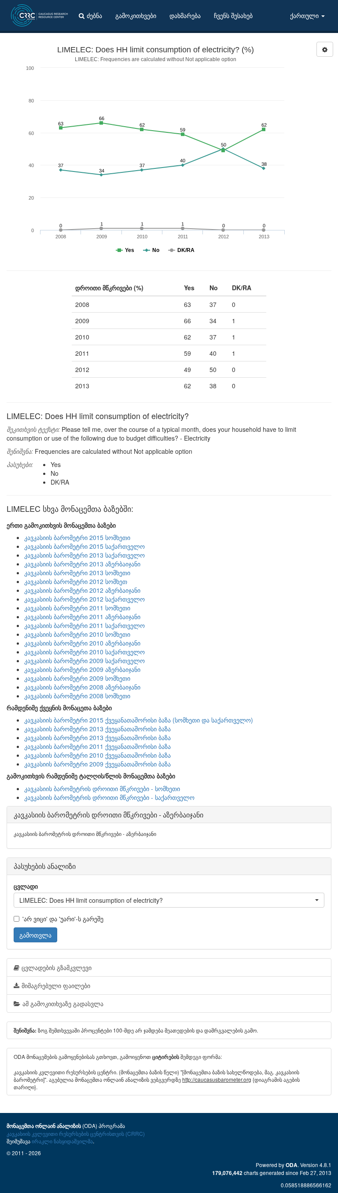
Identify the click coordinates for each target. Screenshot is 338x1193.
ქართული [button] (305, 15)
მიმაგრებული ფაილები (56, 985)
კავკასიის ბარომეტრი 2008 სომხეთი (77, 695)
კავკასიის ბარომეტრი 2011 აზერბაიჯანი (82, 616)
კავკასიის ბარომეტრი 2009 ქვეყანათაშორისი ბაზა (97, 763)
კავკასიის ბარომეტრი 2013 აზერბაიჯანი (82, 563)
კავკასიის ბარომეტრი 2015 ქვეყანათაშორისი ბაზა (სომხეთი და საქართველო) (138, 719)
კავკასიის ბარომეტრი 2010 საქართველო (84, 651)
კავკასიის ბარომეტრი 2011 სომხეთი (77, 607)
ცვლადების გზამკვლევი (57, 967)
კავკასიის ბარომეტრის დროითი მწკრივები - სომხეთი (102, 788)
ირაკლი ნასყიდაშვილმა (62, 1141)
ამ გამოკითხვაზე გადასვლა (62, 1003)
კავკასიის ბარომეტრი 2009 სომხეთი (77, 678)
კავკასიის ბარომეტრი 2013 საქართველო (84, 555)
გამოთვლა (35, 934)
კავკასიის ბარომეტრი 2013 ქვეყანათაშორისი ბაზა (97, 728)
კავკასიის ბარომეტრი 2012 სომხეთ (75, 581)
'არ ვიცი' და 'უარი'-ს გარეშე (62, 918)
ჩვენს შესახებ (233, 15)
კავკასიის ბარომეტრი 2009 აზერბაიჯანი (82, 669)
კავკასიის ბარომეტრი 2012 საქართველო (84, 599)
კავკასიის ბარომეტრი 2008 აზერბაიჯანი (82, 686)
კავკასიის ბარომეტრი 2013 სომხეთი (77, 572)
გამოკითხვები (135, 15)
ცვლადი (26, 886)
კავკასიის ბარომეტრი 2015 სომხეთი (77, 537)
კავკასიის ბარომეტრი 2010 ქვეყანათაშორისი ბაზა (97, 755)
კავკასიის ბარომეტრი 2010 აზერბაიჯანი (82, 642)
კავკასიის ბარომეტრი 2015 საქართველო (84, 546)
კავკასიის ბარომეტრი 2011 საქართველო (84, 625)
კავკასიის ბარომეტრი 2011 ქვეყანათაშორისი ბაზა (97, 746)
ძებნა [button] (94, 15)
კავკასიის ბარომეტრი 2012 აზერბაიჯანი (82, 590)
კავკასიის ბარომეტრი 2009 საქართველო (84, 660)
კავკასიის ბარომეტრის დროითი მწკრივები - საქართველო (109, 797)
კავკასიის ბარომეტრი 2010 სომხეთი (77, 634)
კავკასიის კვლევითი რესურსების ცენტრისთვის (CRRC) (76, 1133)
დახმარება (185, 15)
